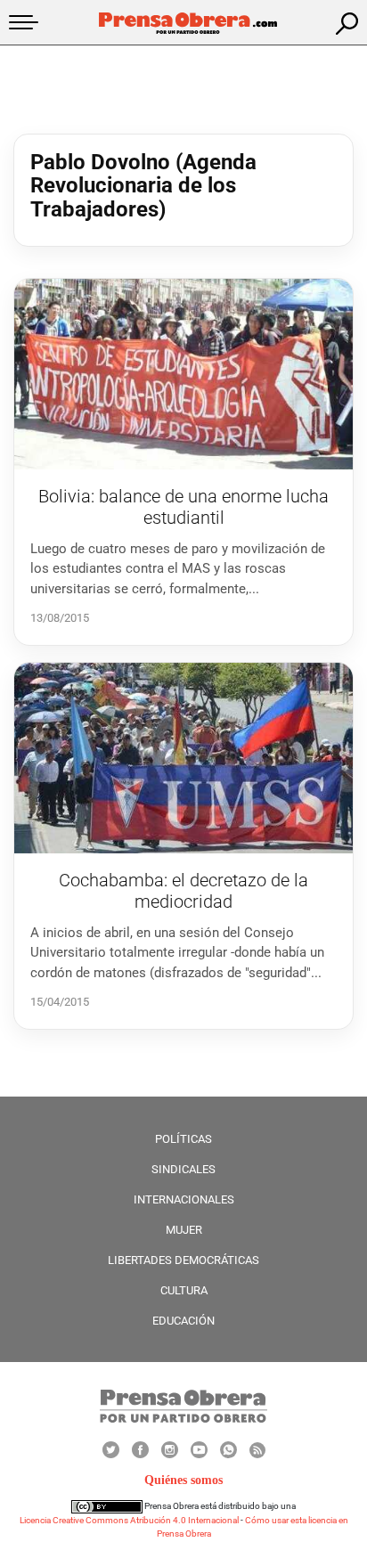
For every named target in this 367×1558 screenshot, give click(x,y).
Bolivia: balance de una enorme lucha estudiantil (183, 506)
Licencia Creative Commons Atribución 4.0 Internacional (129, 1520)
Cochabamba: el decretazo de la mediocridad (183, 890)
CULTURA (184, 1290)
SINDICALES (183, 1169)
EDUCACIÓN (183, 1320)
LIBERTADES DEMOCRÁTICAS (183, 1260)
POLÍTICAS (183, 1139)
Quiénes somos (183, 1480)
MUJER (184, 1229)
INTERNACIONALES (184, 1199)
